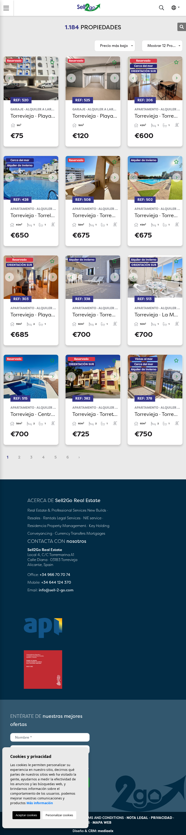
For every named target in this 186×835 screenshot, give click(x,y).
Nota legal (137, 817)
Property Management (67, 525)
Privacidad (161, 817)
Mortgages (95, 533)
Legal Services (69, 517)
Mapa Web (102, 822)
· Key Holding (98, 525)
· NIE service (91, 517)
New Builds (97, 510)
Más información (40, 803)
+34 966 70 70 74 (55, 574)
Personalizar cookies (59, 815)
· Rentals (48, 517)
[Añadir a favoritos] (52, 62)
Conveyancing (40, 533)
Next (52, 78)
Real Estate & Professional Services (56, 510)
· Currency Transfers (69, 533)
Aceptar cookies (26, 815)
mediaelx (105, 830)
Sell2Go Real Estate (88, 7)
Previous (9, 78)
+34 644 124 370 (56, 582)
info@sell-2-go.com (56, 589)
